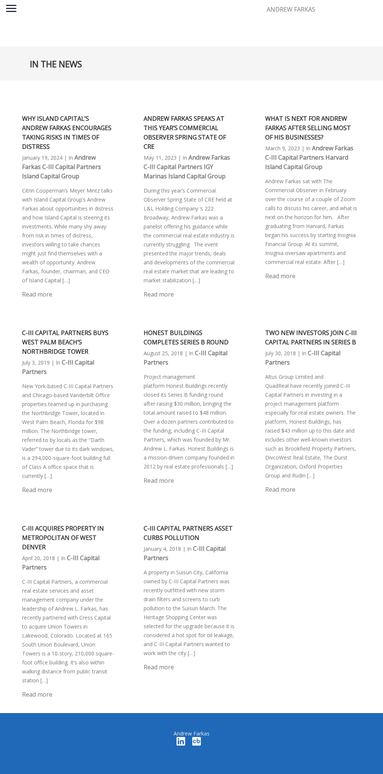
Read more (37, 294)
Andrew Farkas (209, 157)
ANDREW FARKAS (291, 9)
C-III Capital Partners (71, 167)
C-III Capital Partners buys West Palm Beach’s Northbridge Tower (65, 342)
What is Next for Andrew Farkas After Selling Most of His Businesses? (308, 127)
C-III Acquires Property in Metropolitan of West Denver (63, 537)
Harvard (336, 157)
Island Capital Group (50, 176)
